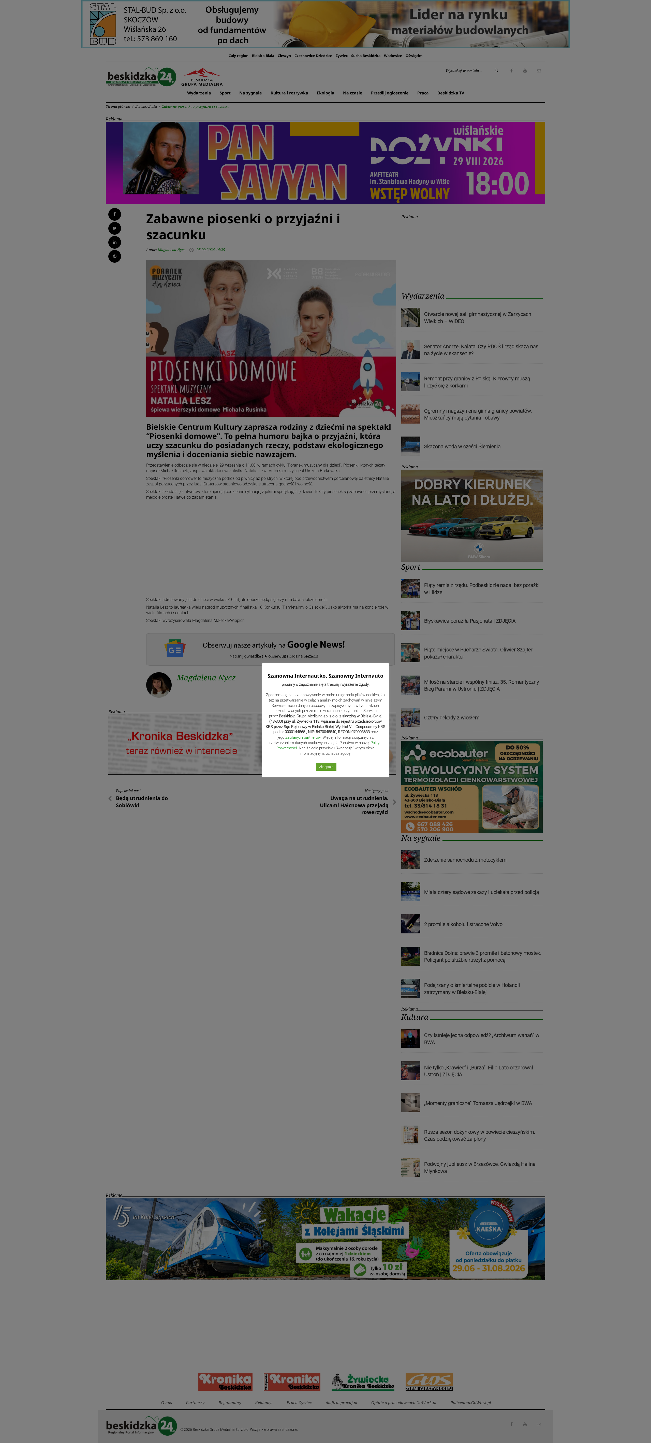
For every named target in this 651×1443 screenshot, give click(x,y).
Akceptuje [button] (326, 767)
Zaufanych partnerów (302, 737)
